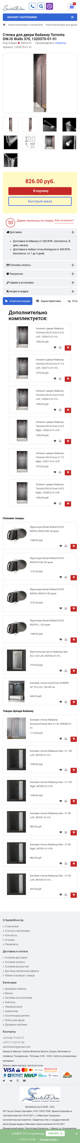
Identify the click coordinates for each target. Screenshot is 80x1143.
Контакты (11, 935)
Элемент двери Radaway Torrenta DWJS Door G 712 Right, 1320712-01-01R (50, 457)
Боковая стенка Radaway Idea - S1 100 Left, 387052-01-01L (51, 752)
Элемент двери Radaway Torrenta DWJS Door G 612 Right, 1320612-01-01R (50, 426)
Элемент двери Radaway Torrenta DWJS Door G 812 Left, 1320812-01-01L (50, 394)
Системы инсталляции (18, 997)
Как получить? (64, 220)
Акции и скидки (18, 291)
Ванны (9, 993)
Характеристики (51, 301)
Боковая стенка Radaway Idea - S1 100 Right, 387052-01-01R (51, 784)
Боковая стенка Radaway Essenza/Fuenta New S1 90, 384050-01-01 (51, 723)
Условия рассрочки (17, 966)
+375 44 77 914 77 (13, 1037)
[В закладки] (55, 348)
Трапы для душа (15, 1020)
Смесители (11, 1011)
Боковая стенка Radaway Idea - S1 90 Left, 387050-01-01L (50, 877)
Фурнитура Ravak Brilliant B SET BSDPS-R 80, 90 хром (47, 560)
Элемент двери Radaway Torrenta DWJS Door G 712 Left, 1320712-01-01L (50, 363)
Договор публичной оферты (22, 970)
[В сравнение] (60, 348)
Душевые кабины (15, 988)
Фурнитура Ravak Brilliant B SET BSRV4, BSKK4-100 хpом (47, 591)
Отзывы (10, 939)
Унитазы (10, 1002)
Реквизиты (11, 944)
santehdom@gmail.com (17, 1046)
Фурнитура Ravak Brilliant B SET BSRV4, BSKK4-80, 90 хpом (47, 529)
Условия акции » (49, 1139)
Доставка (15, 232)
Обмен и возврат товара (20, 975)
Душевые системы (16, 1024)
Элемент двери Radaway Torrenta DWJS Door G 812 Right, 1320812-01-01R (50, 488)
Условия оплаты (15, 962)
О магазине (12, 926)
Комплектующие (20, 301)
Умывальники (13, 1006)
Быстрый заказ (40, 201)
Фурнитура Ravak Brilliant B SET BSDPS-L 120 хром (47, 622)
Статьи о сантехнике (17, 930)
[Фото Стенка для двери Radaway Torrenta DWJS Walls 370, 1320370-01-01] (40, 83)
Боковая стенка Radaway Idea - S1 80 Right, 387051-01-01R (50, 846)
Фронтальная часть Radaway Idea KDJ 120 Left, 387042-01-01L (49, 653)
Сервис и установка (21, 282)
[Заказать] (68, 348)
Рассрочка (16, 273)
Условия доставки (16, 957)
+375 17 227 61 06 (13, 1042)
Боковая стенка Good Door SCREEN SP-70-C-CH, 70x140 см (49, 685)
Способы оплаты (20, 265)
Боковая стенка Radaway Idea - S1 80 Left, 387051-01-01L (50, 815)
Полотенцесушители (17, 1015)
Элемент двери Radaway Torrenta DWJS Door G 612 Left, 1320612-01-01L (50, 332)
